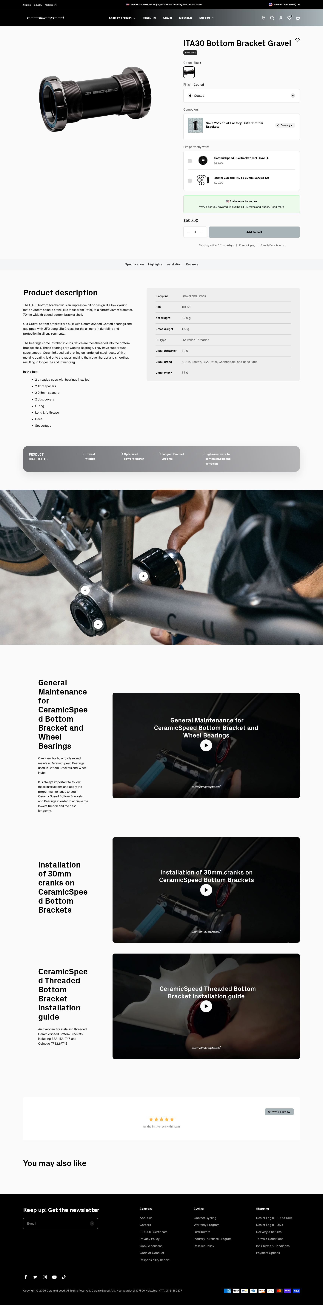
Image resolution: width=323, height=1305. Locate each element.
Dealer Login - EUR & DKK (274, 1218)
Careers (145, 1225)
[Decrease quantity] (188, 232)
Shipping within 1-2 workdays (216, 245)
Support (204, 18)
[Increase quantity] (202, 232)
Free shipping (247, 245)
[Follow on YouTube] (54, 1277)
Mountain (185, 18)
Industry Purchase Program (213, 1239)
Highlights (155, 264)
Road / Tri (149, 18)
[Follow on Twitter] (35, 1277)
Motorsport (50, 4)
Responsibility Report (154, 1260)
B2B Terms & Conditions (273, 1246)
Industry (37, 4)
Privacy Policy (150, 1239)
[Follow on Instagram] (44, 1277)
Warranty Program (206, 1225)
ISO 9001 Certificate (153, 1232)
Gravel (167, 18)
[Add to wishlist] (297, 40)
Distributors (202, 1232)
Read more (277, 206)
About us (146, 1218)
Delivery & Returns (269, 1232)
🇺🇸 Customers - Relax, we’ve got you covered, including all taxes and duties (164, 4)
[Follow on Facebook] (25, 1277)
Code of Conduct (152, 1253)
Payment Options (268, 1253)
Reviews (192, 264)
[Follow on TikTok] (63, 1277)
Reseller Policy (204, 1246)
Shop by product (120, 18)
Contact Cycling (205, 1218)
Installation (174, 264)
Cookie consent (151, 1246)
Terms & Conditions (269, 1239)
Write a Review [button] (281, 1111)
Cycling (26, 4)
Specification (134, 264)
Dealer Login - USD (269, 1225)
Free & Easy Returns (272, 245)
